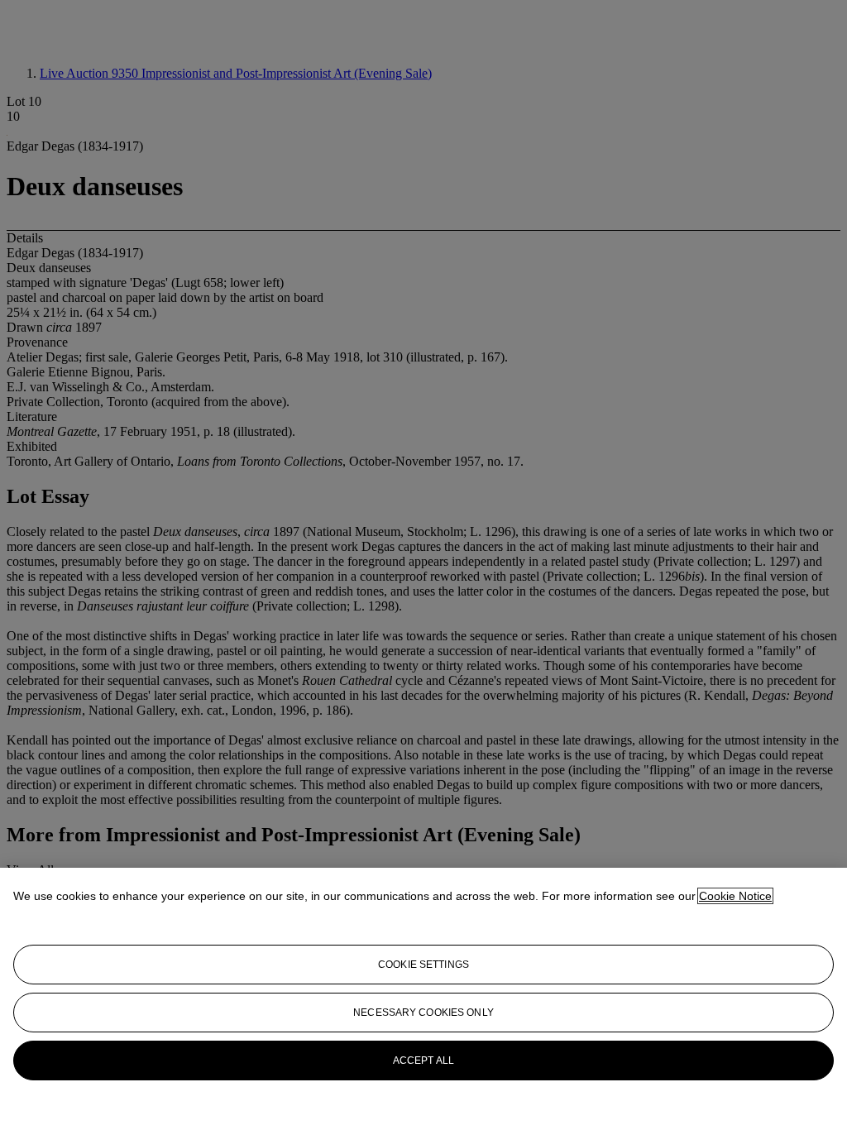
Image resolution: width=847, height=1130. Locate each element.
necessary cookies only (423, 1012)
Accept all (423, 1060)
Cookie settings (423, 964)
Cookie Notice (735, 896)
